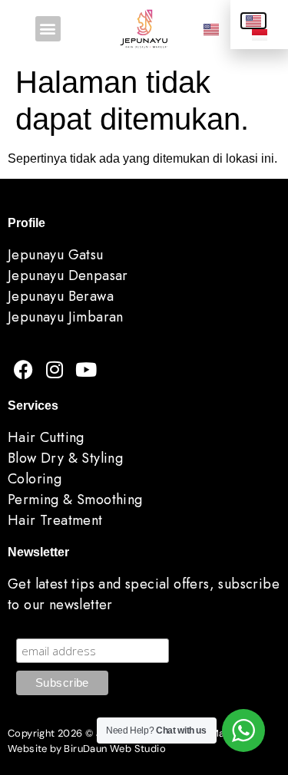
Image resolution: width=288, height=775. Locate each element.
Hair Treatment (55, 520)
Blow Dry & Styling (65, 458)
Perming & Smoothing (75, 500)
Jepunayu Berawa (61, 296)
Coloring (34, 479)
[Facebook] (23, 369)
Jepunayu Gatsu (56, 255)
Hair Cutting (46, 437)
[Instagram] (54, 369)
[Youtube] (86, 369)
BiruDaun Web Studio (115, 748)
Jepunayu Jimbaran (66, 317)
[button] (48, 28)
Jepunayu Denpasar (68, 275)
